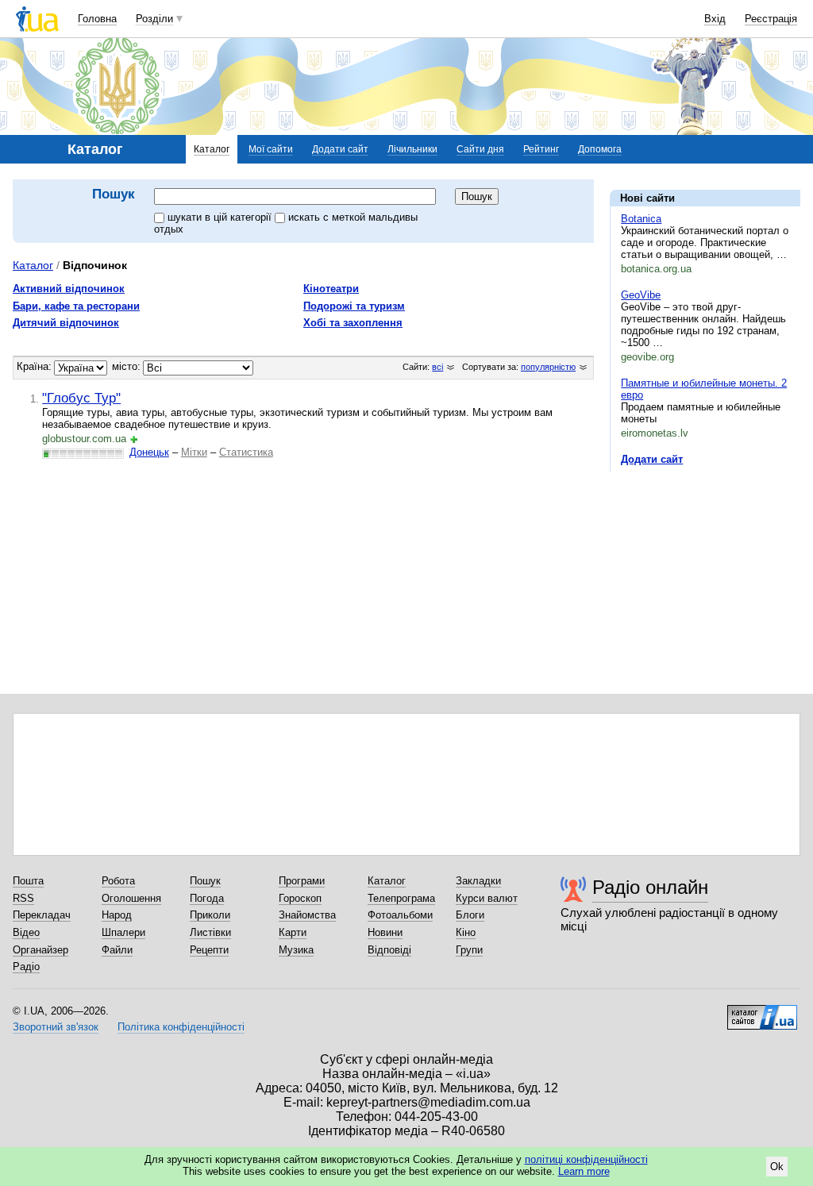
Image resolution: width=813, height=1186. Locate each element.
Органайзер (40, 950)
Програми (302, 881)
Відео (26, 932)
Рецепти (209, 950)
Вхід (715, 19)
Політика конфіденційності (181, 1027)
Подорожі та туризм (354, 306)
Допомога (600, 149)
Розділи (154, 19)
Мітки (194, 452)
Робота (118, 881)
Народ (117, 915)
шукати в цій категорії (221, 217)
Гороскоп (300, 898)
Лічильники (412, 149)
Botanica (641, 219)
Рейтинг (541, 149)
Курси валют (487, 898)
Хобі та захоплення (353, 323)
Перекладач (42, 915)
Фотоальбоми (400, 915)
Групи (469, 950)
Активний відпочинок (69, 289)
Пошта (28, 881)
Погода (207, 898)
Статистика (246, 452)
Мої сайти (271, 149)
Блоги (470, 915)
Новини (385, 932)
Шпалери (123, 932)
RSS (23, 898)
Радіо (26, 966)
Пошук (205, 881)
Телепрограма (401, 898)
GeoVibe (641, 295)
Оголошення (131, 898)
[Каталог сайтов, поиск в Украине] (762, 1011)
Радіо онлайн (650, 887)
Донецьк (149, 452)
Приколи (210, 915)
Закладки (478, 881)
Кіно (466, 932)
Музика (296, 950)
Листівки (210, 932)
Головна (97, 19)
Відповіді (389, 950)
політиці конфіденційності (586, 1159)
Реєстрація (771, 19)
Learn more (584, 1171)
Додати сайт (340, 149)
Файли (117, 950)
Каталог (211, 149)
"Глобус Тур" (81, 398)
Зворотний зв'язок (55, 1027)
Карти (292, 932)
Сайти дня (480, 149)
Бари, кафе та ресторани (76, 306)
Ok (777, 1167)
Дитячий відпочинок (66, 323)
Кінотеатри (331, 289)
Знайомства (307, 915)
